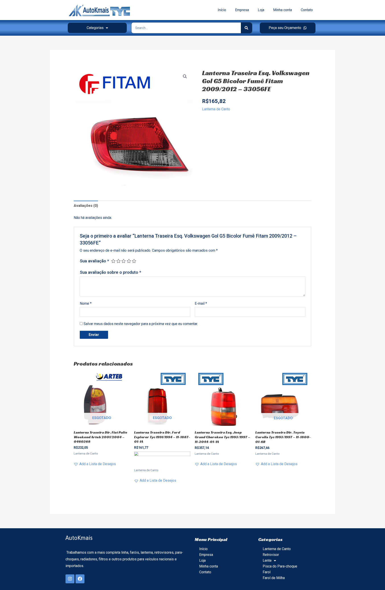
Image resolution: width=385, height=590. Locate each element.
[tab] (86, 206)
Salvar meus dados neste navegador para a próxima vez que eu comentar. (141, 324)
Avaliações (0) (86, 206)
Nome (86, 303)
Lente (267, 560)
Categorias (95, 28)
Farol (266, 572)
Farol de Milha (274, 578)
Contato (307, 10)
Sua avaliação (94, 260)
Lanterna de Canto (216, 109)
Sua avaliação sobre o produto (110, 272)
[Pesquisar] (246, 28)
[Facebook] (80, 578)
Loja (261, 10)
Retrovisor (271, 555)
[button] (287, 28)
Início (222, 10)
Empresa (242, 10)
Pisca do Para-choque (280, 566)
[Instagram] (70, 578)
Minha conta (282, 10)
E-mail (201, 303)
